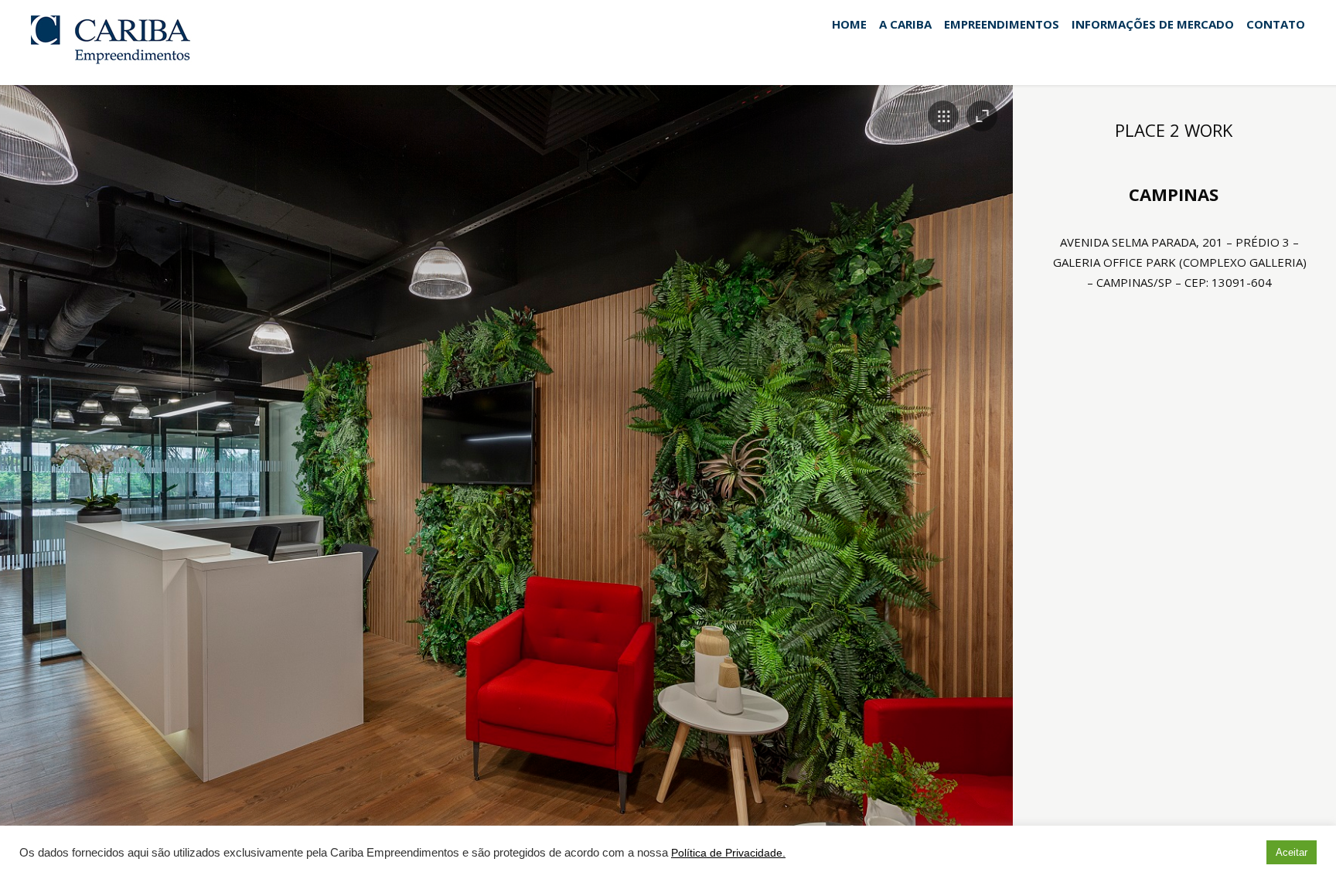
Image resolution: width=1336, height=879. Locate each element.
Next (970, 464)
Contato (1275, 25)
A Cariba (905, 25)
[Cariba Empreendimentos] (119, 40)
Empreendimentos (1001, 25)
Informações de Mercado (1153, 25)
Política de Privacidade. (728, 853)
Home (849, 25)
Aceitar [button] (1291, 852)
